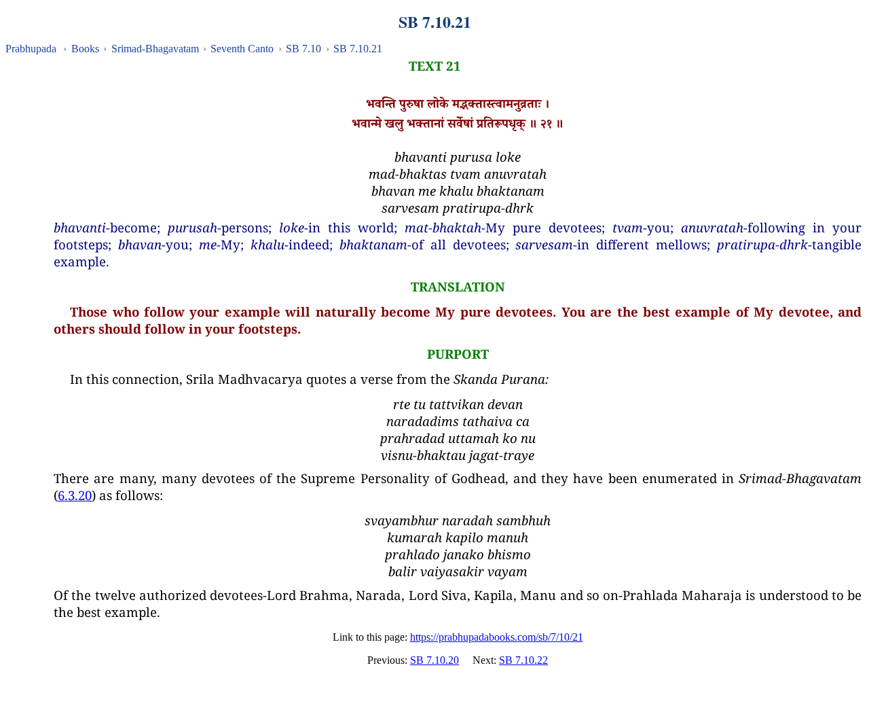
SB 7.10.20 (434, 660)
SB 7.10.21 (357, 48)
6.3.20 (75, 494)
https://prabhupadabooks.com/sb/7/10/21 (496, 637)
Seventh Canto (242, 48)
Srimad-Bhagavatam (155, 48)
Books (85, 48)
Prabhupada (30, 48)
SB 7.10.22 (523, 660)
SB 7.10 (303, 48)
